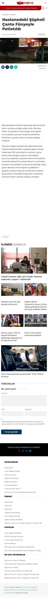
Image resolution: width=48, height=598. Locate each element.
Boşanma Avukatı (11, 567)
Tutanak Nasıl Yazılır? (12, 489)
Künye (16, 590)
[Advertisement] (24, 97)
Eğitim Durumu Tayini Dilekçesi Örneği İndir (21, 574)
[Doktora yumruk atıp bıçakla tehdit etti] (12, 291)
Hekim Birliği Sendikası (13, 520)
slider (5, 237)
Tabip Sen (8, 509)
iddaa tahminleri (10, 482)
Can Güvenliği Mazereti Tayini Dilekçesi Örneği (22, 550)
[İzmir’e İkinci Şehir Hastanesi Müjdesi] (36, 322)
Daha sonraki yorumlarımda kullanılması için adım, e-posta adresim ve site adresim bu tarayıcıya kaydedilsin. (23, 423)
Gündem (41, 34)
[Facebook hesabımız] (19, 451)
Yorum (5, 393)
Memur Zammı (10, 475)
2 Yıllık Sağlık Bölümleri (13, 540)
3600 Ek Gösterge (11, 478)
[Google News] (42, 68)
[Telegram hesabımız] (30, 451)
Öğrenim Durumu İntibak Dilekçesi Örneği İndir (23, 523)
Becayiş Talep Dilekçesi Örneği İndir (18, 571)
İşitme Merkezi (10, 543)
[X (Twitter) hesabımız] (23, 451)
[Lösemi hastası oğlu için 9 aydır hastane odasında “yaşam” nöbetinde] (24, 261)
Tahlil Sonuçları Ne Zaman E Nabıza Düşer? (21, 564)
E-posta (28, 409)
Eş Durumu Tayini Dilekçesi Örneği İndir (20, 492)
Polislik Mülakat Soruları (13, 536)
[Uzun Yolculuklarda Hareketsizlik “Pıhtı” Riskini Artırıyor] (24, 358)
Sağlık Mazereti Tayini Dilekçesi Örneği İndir (21, 578)
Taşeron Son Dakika (12, 513)
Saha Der (8, 506)
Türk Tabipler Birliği (12, 471)
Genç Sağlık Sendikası (13, 533)
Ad (3, 409)
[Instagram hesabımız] (26, 451)
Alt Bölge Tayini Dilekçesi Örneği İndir (19, 547)
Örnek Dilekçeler (11, 485)
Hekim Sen (8, 502)
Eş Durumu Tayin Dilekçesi (14, 560)
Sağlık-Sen (8, 468)
